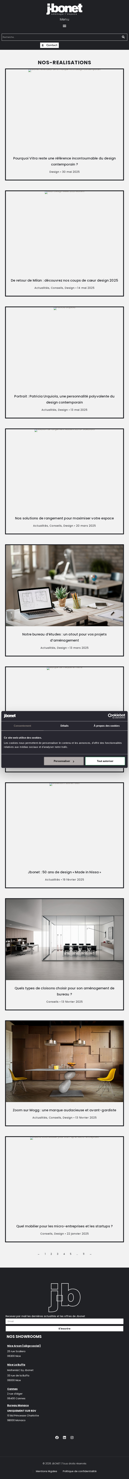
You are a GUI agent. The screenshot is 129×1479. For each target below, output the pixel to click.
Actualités (41, 288)
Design (54, 172)
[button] (64, 26)
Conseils (57, 288)
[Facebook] (57, 1437)
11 (83, 1254)
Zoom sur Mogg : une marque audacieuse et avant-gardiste (64, 1110)
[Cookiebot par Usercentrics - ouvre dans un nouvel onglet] (110, 716)
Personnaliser (62, 761)
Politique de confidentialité (80, 1471)
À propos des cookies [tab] (107, 725)
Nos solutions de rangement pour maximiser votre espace (64, 518)
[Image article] (64, 109)
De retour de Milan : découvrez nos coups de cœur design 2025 (64, 280)
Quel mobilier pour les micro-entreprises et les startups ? (64, 1226)
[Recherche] (123, 37)
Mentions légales (46, 1471)
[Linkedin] (64, 1437)
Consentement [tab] (22, 725)
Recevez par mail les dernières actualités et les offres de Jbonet (45, 1316)
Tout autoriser (105, 761)
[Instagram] (72, 1437)
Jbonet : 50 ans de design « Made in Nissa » (64, 872)
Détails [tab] (64, 725)
